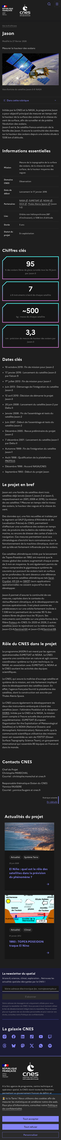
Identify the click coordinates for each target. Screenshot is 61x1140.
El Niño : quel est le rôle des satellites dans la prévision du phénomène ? (28, 873)
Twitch (50, 1036)
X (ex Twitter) (31, 1045)
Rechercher (49, 4)
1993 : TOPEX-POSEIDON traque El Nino (26, 943)
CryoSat (6, 581)
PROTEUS (10, 461)
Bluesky (13, 1045)
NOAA (46, 200)
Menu (57, 4)
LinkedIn (22, 1036)
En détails (52, 802)
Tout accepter (30, 1119)
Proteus (13, 622)
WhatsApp (40, 1045)
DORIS (5, 713)
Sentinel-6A (21, 629)
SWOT (26, 581)
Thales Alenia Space (37, 204)
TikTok (31, 1036)
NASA (22, 200)
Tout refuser (30, 1127)
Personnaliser (30, 1135)
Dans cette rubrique (18, 100)
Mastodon (22, 1045)
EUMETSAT (34, 200)
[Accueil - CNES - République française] (30, 1071)
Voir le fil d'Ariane (9, 26)
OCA (21, 204)
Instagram (4, 1036)
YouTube (40, 1036)
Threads (4, 1045)
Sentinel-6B (50, 629)
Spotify (50, 1045)
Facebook (13, 1036)
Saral (51, 578)
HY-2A (15, 581)
